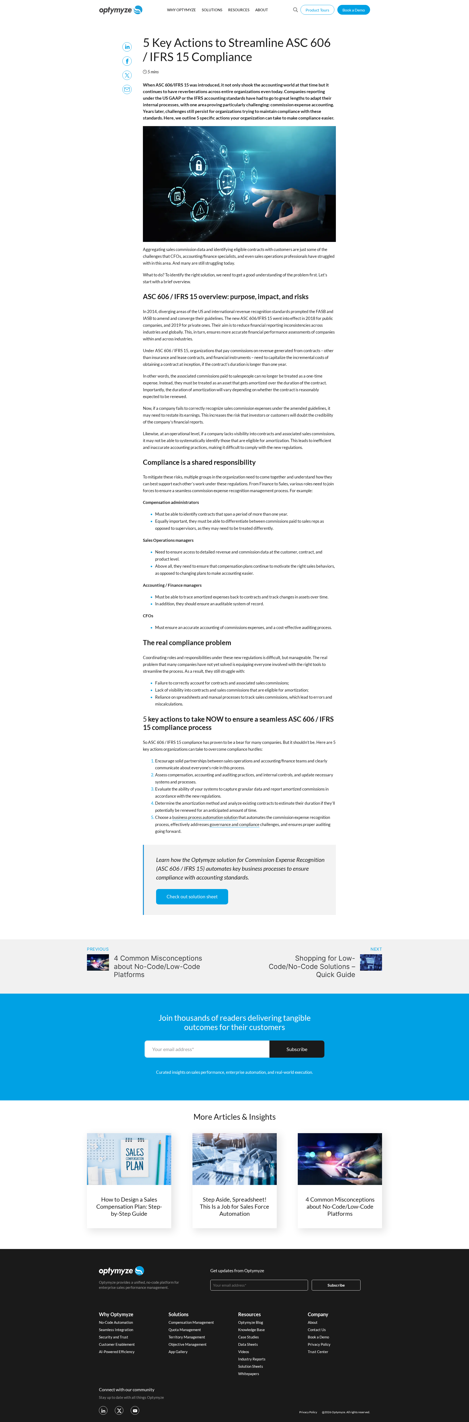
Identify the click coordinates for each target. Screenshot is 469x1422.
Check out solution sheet (192, 896)
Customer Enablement (117, 1344)
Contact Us (317, 1329)
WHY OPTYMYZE (181, 10)
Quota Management (185, 1329)
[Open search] (295, 10)
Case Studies (248, 1337)
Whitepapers (248, 1373)
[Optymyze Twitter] (119, 1410)
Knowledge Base (251, 1329)
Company (318, 1314)
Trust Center (318, 1351)
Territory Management (187, 1337)
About (313, 1322)
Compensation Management (191, 1322)
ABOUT (261, 10)
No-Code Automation (116, 1322)
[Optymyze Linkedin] (103, 1410)
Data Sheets (248, 1344)
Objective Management (188, 1344)
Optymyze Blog (250, 1322)
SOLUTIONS (212, 10)
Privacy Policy (319, 1344)
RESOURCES (238, 10)
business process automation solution (205, 817)
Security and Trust (113, 1337)
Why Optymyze (116, 1314)
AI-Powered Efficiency (117, 1351)
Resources (249, 1314)
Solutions (179, 1314)
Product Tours (317, 10)
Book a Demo (353, 10)
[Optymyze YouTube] (135, 1410)
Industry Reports (252, 1359)
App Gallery (178, 1351)
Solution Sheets (250, 1366)
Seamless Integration (116, 1329)
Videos (243, 1351)
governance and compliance (234, 824)
